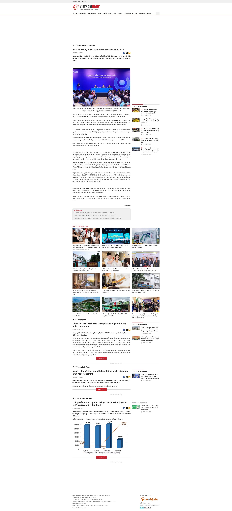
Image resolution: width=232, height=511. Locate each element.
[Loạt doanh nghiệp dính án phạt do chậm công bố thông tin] (116, 281)
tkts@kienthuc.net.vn (81, 507)
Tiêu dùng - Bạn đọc (130, 13)
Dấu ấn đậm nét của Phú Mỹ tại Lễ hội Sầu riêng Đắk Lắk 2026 (115, 314)
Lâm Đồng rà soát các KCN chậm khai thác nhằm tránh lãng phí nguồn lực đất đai (149, 329)
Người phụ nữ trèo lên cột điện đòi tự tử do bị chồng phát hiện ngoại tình (95, 215)
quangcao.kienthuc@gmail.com (151, 505)
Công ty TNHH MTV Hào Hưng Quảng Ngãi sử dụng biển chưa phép (94, 212)
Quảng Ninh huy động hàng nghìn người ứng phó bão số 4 (149, 140)
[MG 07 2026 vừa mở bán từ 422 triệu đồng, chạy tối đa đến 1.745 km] (136, 130)
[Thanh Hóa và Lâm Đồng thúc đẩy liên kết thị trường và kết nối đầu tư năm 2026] (116, 236)
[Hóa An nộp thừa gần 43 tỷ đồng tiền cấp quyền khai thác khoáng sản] (86, 259)
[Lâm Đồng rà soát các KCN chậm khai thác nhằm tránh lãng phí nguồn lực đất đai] (136, 328)
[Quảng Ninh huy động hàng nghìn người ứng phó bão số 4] (136, 139)
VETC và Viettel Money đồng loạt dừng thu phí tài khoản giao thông (150, 407)
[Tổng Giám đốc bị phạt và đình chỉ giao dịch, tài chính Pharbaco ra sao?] (146, 281)
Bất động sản (92, 13)
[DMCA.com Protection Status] (145, 507)
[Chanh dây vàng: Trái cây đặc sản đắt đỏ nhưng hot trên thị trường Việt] (136, 110)
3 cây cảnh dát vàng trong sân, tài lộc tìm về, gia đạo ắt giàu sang (150, 120)
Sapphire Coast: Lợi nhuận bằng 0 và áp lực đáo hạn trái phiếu (145, 246)
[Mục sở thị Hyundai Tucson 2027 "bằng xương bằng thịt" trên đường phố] (136, 149)
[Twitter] (127, 53)
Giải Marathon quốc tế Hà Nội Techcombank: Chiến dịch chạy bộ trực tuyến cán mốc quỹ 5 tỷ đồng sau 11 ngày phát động (86, 247)
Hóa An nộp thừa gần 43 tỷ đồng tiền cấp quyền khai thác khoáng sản (84, 269)
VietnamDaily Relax (145, 13)
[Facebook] (124, 53)
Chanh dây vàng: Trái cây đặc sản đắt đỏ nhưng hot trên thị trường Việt (149, 111)
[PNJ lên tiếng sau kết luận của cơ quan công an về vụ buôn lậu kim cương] (116, 259)
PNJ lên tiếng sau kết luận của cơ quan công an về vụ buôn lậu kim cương (115, 269)
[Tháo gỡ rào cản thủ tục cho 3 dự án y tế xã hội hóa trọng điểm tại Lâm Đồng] (136, 338)
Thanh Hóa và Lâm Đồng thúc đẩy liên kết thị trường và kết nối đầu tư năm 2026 (115, 246)
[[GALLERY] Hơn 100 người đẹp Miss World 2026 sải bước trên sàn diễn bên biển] (136, 376)
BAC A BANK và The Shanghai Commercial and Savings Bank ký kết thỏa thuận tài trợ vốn (145, 269)
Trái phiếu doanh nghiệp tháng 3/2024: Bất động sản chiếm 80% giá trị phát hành (98, 218)
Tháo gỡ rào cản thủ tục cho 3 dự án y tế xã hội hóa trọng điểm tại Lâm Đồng (150, 338)
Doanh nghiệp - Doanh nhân (107, 13)
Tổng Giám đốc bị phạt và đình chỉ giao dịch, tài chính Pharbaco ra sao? (145, 291)
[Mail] (129, 53)
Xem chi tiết (101, 358)
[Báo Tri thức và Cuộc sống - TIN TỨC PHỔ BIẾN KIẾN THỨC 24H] (150, 499)
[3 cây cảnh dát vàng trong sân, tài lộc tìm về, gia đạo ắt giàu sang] (136, 120)
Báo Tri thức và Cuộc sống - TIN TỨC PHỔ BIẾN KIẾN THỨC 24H (86, 7)
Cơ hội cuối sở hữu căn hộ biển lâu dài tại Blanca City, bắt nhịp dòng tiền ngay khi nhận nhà (85, 292)
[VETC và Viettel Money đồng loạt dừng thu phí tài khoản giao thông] (136, 407)
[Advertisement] (116, 29)
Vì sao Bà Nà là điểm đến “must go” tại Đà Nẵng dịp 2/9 (84, 314)
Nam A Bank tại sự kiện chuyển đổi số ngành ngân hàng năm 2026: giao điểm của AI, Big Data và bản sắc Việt (145, 315)
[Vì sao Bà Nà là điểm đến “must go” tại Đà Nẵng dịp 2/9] (86, 304)
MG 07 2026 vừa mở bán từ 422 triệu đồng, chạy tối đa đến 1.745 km (150, 130)
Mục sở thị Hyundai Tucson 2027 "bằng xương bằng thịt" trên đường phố (149, 149)
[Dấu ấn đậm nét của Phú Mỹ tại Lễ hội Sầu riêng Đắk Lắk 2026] (116, 304)
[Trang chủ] (73, 45)
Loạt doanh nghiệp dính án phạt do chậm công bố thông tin (116, 291)
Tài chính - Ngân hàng (79, 13)
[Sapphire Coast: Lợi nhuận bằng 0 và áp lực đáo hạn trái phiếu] (146, 236)
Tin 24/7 (120, 13)
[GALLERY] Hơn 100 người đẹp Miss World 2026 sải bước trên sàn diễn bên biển (150, 376)
